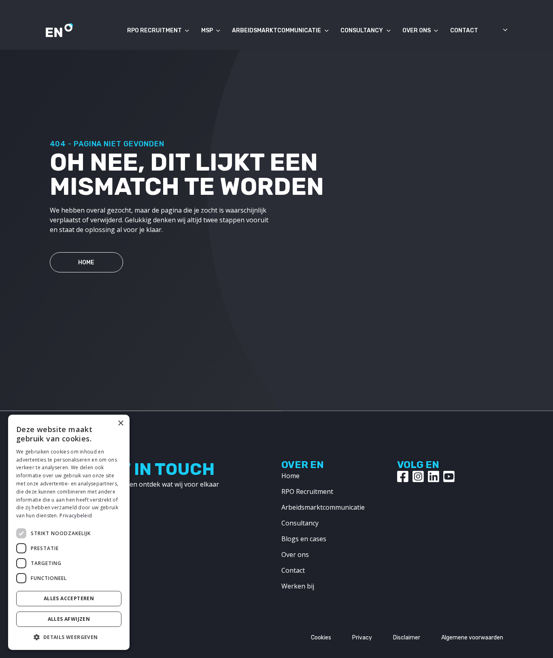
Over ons (416, 30)
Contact (464, 30)
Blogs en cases (303, 538)
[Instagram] (418, 476)
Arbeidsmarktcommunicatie (276, 30)
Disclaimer (406, 637)
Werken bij (297, 586)
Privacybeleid (76, 515)
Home (290, 475)
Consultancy (361, 30)
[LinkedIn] (433, 476)
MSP (207, 30)
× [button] (120, 423)
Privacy (362, 637)
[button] (68, 637)
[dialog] (69, 532)
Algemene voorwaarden (472, 637)
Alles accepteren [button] (69, 598)
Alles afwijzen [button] (69, 619)
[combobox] (494, 32)
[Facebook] (402, 476)
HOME (86, 262)
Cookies (321, 637)
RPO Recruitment (154, 30)
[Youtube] (449, 476)
